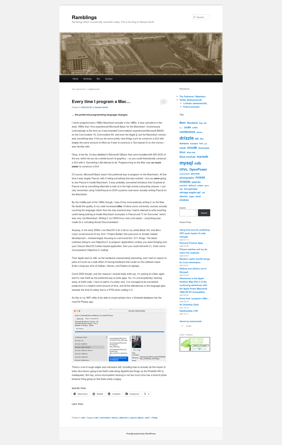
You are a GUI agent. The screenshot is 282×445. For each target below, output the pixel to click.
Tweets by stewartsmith (191, 321)
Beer (183, 123)
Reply (154, 417)
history (115, 417)
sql (181, 188)
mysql (186, 162)
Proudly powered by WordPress (141, 433)
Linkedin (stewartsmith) (195, 103)
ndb (197, 163)
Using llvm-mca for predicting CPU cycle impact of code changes (195, 233)
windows (184, 199)
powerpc (196, 181)
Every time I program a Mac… (101, 101)
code (83, 417)
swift (147, 417)
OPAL (184, 169)
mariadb (202, 156)
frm (201, 143)
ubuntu (184, 196)
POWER (200, 177)
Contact (108, 78)
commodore (105, 417)
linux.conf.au (188, 157)
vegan (191, 196)
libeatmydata (203, 148)
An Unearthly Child (189, 304)
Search (183, 207)
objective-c (124, 417)
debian (199, 132)
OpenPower (198, 169)
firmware (184, 143)
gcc (205, 143)
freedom (194, 143)
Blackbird (192, 122)
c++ (181, 127)
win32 (198, 196)
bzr (205, 122)
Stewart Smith (101, 107)
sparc (206, 185)
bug (201, 122)
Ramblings (84, 17)
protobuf (183, 185)
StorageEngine (191, 188)
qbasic (141, 417)
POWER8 (185, 182)
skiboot (192, 185)
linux (183, 152)
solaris (200, 185)
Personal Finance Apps (191, 242)
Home (75, 78)
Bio (98, 78)
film (202, 138)
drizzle (187, 138)
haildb (183, 147)
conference (187, 132)
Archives (87, 78)
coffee (194, 127)
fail (196, 138)
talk (203, 192)
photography (187, 177)
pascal (133, 417)
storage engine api (190, 192)
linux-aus (191, 152)
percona (195, 173)
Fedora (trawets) (191, 106)
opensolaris (185, 174)
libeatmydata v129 (189, 310)
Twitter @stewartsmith (191, 99)
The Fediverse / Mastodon (193, 96)
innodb (192, 147)
